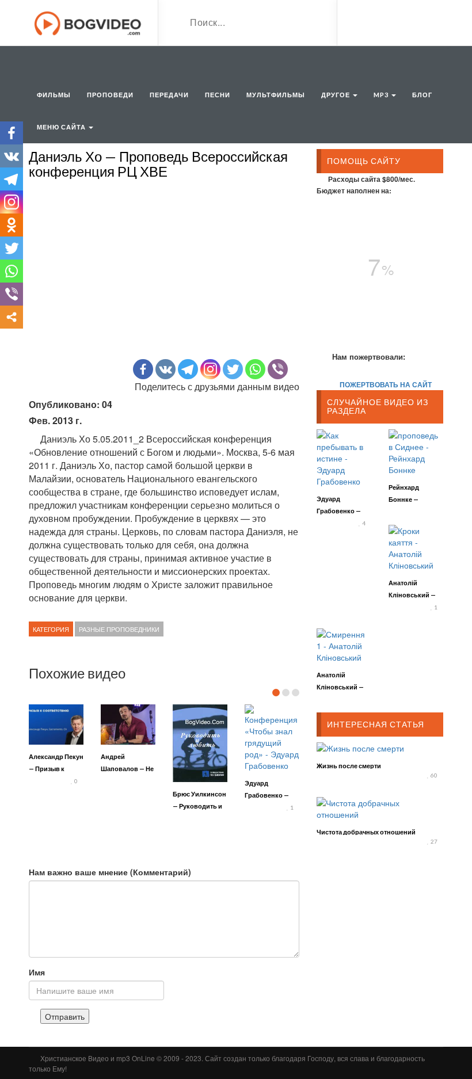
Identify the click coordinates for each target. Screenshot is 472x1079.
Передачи (169, 94)
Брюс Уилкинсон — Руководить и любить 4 (199, 806)
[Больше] (11, 317)
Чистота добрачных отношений (366, 832)
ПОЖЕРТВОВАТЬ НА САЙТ (386, 384)
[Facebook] (143, 369)
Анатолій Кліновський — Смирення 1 (340, 687)
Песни (217, 94)
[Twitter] (233, 369)
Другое (336, 94)
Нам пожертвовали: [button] (368, 356)
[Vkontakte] (165, 369)
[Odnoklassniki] (11, 225)
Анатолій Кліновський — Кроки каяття (412, 595)
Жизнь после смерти (349, 765)
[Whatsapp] (255, 369)
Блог (422, 94)
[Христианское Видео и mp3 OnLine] (89, 22)
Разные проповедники (119, 629)
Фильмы (54, 94)
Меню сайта (62, 127)
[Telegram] (188, 369)
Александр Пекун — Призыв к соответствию (56, 768)
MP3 (382, 94)
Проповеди (110, 94)
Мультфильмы (275, 94)
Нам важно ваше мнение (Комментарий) (110, 872)
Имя (37, 972)
